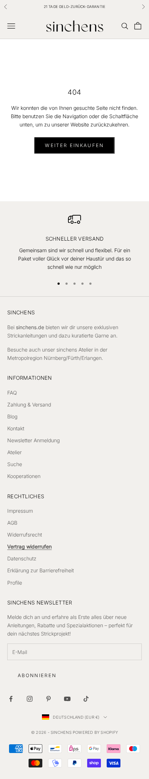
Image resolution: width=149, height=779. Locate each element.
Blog (12, 416)
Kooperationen (24, 476)
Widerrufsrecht (24, 534)
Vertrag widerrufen (29, 546)
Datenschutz (22, 558)
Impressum (20, 511)
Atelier (14, 452)
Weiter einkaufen (74, 145)
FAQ (12, 393)
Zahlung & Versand (29, 404)
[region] (74, 242)
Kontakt (15, 428)
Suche (14, 464)
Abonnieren (37, 675)
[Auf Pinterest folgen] (48, 698)
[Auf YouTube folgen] (67, 698)
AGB (12, 523)
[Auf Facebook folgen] (10, 698)
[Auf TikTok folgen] (86, 698)
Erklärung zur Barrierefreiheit (40, 570)
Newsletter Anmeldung (33, 440)
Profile (14, 583)
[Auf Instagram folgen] (29, 698)
